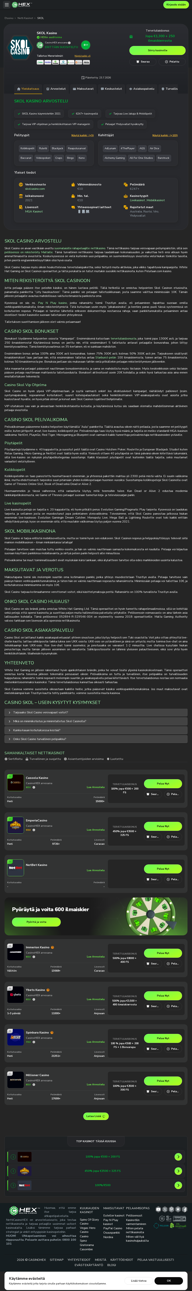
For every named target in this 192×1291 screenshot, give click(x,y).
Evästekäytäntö (89, 1265)
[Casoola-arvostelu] (34, 787)
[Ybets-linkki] (15, 1002)
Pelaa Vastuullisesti (155, 1260)
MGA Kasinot (34, 212)
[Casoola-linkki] (15, 790)
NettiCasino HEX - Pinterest (171, 1209)
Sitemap (57, 1260)
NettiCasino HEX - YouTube (158, 1209)
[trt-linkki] (178, 1209)
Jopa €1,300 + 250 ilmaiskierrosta (160, 38)
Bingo (70, 158)
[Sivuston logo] (86, 5)
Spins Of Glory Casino (89, 1222)
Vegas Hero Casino (87, 1230)
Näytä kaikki (82, 135)
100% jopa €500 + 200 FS (124, 790)
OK (169, 1281)
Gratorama (87, 1245)
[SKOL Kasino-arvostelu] (69, 43)
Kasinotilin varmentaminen (136, 1222)
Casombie (86, 1249)
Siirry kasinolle (157, 50)
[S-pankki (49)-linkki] (40, 62)
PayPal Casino (112, 1228)
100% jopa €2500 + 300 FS (124, 1088)
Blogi (111, 1265)
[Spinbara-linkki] (15, 1045)
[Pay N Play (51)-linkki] (71, 62)
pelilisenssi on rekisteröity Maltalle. (28, 252)
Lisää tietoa (138, 1281)
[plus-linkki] (162, 1218)
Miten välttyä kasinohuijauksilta (137, 1239)
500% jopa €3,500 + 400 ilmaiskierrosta (124, 1002)
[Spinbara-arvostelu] (34, 1042)
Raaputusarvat (77, 148)
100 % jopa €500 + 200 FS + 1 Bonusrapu (125, 1045)
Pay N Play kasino (52, 303)
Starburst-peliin (105, 357)
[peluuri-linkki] (161, 1226)
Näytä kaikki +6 (82, 55)
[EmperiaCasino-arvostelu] (34, 830)
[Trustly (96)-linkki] (55, 62)
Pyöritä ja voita (36, 922)
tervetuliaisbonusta (123, 338)
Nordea (108, 1237)
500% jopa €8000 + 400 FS (124, 960)
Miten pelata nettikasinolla (135, 1230)
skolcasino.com (35, 189)
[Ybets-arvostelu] (34, 999)
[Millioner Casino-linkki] (15, 1087)
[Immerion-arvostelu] (34, 957)
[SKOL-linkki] (20, 47)
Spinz (83, 1241)
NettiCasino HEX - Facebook (185, 1209)
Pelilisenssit (134, 1216)
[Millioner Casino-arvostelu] (34, 1084)
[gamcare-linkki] (168, 1218)
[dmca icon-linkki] (179, 1218)
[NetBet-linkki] (15, 875)
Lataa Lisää (93, 1116)
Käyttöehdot (121, 1260)
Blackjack (57, 148)
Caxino (84, 1236)
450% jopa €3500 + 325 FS (124, 833)
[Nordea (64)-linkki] (47, 62)
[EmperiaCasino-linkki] (15, 832)
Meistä (100, 1260)
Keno (82, 158)
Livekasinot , (138, 200)
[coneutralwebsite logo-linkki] (178, 1226)
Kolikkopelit (27, 148)
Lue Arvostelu (96, 787)
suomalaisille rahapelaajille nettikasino (79, 248)
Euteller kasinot (113, 1216)
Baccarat (26, 158)
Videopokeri (43, 158)
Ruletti (43, 148)
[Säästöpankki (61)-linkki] (63, 62)
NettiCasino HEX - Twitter (165, 1209)
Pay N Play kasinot (110, 1222)
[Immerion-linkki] (15, 959)
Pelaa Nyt (163, 783)
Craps (58, 158)
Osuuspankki (111, 1233)
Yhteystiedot (79, 1260)
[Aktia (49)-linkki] (86, 62)
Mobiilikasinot (156, 200)
